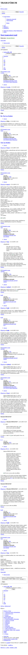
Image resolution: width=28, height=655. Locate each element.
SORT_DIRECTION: (14, 579)
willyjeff (2, 271)
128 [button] (4, 61)
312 (10, 133)
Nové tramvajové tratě (9, 35)
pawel (2, 174)
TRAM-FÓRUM (10, 38)
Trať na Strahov (5, 142)
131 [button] (4, 65)
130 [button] (4, 64)
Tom (2, 227)
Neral (2, 130)
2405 (10, 176)
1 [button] (3, 57)
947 (10, 75)
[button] (7, 52)
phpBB (8, 642)
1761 (10, 274)
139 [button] (4, 67)
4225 (10, 442)
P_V (2, 440)
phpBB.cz (10, 645)
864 (10, 230)
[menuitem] (11, 19)
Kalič (2, 295)
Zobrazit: (4, 577)
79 (9, 297)
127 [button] (4, 60)
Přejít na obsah (4, 8)
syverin (2, 73)
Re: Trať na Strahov (7, 116)
